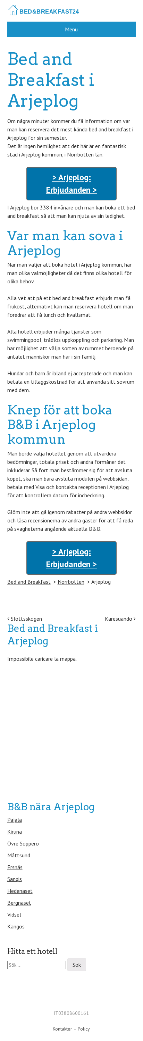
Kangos (16, 926)
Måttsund (18, 855)
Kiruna (14, 831)
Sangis (14, 878)
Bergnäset (19, 902)
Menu (71, 29)
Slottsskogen (25, 618)
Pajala (14, 819)
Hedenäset (20, 890)
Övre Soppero (23, 843)
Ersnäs (15, 867)
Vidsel (14, 914)
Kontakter (62, 1029)
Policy (84, 1029)
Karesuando (119, 618)
